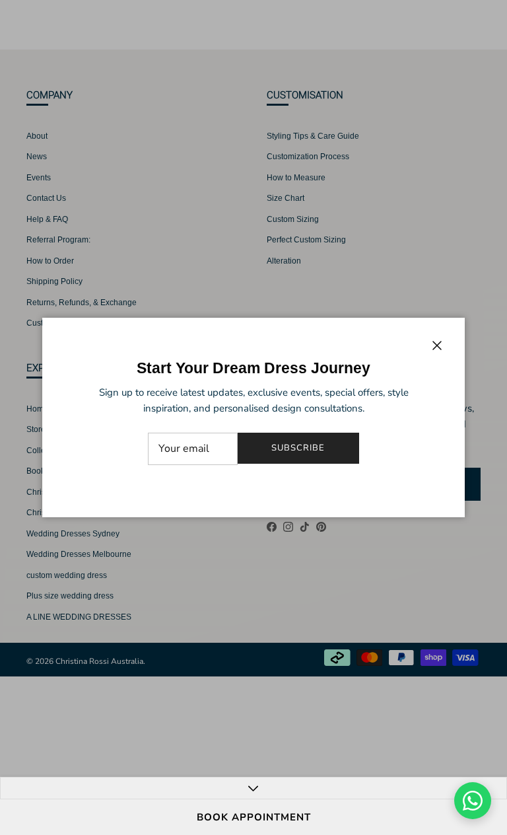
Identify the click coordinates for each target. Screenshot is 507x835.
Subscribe (298, 448)
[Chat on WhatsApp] (472, 800)
